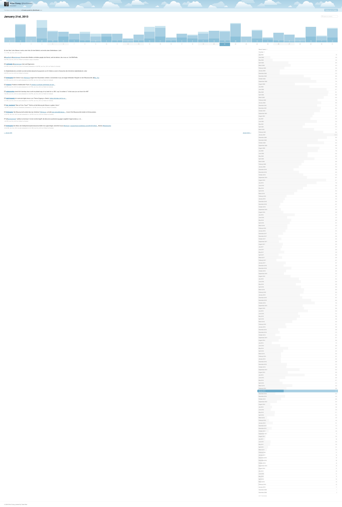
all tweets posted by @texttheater (30, 10)
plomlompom (16, 57)
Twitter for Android (23, 59)
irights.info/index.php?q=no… (58, 98)
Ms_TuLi (96, 78)
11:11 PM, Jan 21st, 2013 (10, 53)
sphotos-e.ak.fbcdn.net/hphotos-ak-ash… (43, 84)
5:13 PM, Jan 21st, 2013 (10, 80)
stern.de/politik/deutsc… (59, 112)
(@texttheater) (21, 3)
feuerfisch (8, 57)
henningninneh (12, 119)
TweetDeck (21, 107)
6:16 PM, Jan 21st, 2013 (10, 66)
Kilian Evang (11, 504)
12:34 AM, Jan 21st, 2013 (10, 128)
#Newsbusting (107, 126)
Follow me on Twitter (331, 10)
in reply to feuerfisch (33, 59)
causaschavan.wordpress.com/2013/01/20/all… (84, 126)
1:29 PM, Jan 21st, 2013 (10, 107)
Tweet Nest (24, 504)
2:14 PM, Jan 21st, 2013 (10, 100)
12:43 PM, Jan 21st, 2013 (10, 114)
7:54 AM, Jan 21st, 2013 (10, 94)
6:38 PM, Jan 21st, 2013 (10, 73)
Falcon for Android (23, 66)
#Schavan (27, 78)
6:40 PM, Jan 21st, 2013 (10, 59)
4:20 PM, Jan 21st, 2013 (10, 87)
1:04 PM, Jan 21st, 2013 (10, 121)
